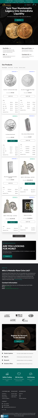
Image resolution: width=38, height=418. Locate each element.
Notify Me (10, 96)
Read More (19, 20)
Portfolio (6, 48)
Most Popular (4, 67)
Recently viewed (22, 67)
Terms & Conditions (5, 398)
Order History (13, 396)
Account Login (14, 393)
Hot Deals (16, 67)
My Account (4, 395)
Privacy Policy (4, 396)
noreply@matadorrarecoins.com (12, 288)
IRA (4, 54)
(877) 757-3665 (8, 286)
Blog (20, 395)
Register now (19, 341)
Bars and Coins (27, 48)
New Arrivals (10, 67)
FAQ (20, 396)
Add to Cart (12, 140)
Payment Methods (22, 398)
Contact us (4, 393)
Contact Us (25, 54)
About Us (21, 393)
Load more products (19, 236)
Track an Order (14, 395)
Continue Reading (18, 279)
